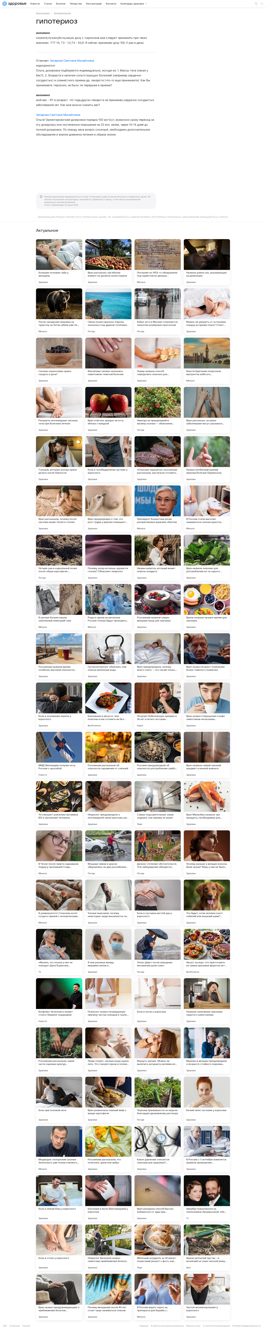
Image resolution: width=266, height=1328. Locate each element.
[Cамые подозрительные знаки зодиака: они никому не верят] (158, 804)
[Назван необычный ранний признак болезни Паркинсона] (207, 459)
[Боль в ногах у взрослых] (158, 1001)
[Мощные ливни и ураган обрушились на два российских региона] (108, 853)
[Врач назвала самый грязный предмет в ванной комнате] (207, 755)
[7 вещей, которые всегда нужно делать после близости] (59, 459)
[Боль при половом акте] (59, 1100)
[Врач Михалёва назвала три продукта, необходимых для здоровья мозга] (207, 804)
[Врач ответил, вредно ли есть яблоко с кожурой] (108, 410)
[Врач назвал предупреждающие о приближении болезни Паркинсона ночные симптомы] (59, 1297)
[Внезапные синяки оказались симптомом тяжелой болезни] (108, 361)
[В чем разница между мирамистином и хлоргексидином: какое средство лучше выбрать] (108, 952)
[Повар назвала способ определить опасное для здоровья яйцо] (158, 361)
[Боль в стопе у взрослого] (59, 1248)
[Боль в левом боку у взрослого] (59, 1198)
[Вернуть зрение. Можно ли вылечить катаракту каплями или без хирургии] (158, 1050)
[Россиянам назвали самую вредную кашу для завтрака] (158, 607)
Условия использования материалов (167, 1326)
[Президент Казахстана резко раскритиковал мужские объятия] (158, 508)
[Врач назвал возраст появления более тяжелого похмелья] (207, 656)
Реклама (26, 1326)
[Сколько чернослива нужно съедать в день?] (59, 361)
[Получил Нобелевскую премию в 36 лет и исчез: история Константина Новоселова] (158, 706)
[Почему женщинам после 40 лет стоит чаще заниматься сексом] (108, 1297)
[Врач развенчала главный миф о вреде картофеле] (108, 1100)
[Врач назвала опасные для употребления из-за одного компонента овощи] (207, 558)
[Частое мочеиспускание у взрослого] (207, 1297)
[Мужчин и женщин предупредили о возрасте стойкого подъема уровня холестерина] (207, 1050)
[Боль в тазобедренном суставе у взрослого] (108, 459)
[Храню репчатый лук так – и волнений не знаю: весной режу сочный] (207, 1248)
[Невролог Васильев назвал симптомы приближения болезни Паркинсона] (108, 1248)
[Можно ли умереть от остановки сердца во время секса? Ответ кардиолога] (207, 311)
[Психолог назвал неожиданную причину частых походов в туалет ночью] (108, 1001)
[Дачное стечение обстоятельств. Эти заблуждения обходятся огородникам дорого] (158, 853)
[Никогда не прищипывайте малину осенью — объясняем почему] (158, 410)
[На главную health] (16, 3)
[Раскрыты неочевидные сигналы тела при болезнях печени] (59, 410)
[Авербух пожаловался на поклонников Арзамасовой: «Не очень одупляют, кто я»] (207, 1198)
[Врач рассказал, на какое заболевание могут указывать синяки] (207, 410)
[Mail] (4, 3)
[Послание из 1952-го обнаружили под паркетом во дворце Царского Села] (158, 262)
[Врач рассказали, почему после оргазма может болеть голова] (59, 508)
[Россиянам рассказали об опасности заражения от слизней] (108, 755)
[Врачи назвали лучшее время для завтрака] (207, 607)
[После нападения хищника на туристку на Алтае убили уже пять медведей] (59, 311)
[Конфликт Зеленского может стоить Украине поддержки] (59, 1001)
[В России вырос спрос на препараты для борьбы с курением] (158, 1297)
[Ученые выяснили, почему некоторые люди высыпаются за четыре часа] (108, 903)
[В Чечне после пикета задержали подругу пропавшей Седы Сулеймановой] (59, 853)
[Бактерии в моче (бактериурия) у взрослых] (108, 1198)
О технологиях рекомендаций (216, 1326)
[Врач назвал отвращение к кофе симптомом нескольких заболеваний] (207, 706)
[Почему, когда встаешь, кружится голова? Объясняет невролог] (108, 558)
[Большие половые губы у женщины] (59, 262)
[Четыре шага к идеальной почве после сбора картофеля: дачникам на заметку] (59, 558)
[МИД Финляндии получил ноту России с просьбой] (59, 755)
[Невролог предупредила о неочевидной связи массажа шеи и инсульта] (108, 804)
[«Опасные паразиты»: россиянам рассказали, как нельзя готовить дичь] (158, 459)
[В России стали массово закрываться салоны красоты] (207, 508)
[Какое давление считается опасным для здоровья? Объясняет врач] (158, 1149)
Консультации (43, 13)
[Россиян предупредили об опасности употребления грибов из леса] (158, 755)
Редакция (143, 1326)
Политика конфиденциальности (246, 1326)
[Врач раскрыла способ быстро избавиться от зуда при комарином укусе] (158, 1198)
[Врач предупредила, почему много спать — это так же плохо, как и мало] (158, 656)
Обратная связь (193, 1326)
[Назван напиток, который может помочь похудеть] (158, 558)
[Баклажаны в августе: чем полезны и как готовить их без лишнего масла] (108, 706)
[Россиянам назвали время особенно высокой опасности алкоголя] (59, 656)
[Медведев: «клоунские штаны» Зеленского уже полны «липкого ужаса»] (59, 1149)
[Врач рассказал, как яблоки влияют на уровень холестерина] (108, 262)
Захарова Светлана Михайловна (72, 60)
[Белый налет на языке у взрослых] (207, 1100)
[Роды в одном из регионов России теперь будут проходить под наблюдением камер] (108, 607)
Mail (5, 1326)
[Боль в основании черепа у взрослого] (59, 706)
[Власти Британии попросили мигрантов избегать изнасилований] (207, 361)
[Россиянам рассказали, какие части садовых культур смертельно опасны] (59, 1050)
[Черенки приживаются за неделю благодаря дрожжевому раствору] (158, 1100)
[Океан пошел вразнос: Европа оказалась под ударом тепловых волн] (108, 311)
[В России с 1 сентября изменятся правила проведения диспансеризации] (207, 1149)
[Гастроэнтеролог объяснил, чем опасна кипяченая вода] (108, 656)
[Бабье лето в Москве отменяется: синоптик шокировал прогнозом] (158, 311)
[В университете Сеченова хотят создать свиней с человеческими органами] (59, 903)
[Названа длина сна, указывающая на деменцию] (207, 262)
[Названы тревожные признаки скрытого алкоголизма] (207, 1001)
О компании (14, 1326)
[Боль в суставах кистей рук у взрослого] (158, 903)
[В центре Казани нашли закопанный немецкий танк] (59, 607)
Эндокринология (62, 13)
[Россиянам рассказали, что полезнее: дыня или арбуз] (108, 1149)
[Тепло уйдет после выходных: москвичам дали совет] (158, 952)
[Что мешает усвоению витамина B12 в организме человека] (59, 804)
